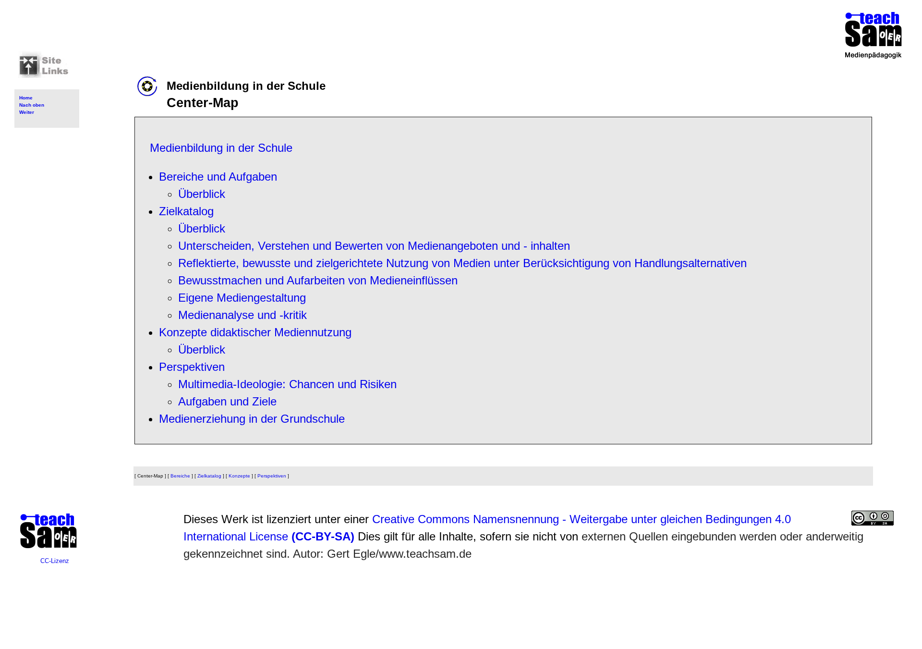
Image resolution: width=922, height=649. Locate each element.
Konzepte (239, 475)
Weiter (26, 112)
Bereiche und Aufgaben (218, 176)
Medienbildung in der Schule (221, 147)
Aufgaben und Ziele (227, 401)
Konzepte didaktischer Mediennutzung (255, 332)
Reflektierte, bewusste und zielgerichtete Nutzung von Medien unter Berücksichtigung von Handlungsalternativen (462, 263)
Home (26, 97)
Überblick (201, 193)
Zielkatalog (186, 211)
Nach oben (31, 105)
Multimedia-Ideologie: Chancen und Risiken (287, 384)
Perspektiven (192, 366)
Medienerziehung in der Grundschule (252, 418)
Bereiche (180, 475)
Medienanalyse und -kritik (242, 314)
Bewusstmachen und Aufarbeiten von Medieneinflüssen (318, 280)
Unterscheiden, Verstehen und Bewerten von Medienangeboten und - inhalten (374, 245)
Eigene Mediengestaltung (242, 297)
